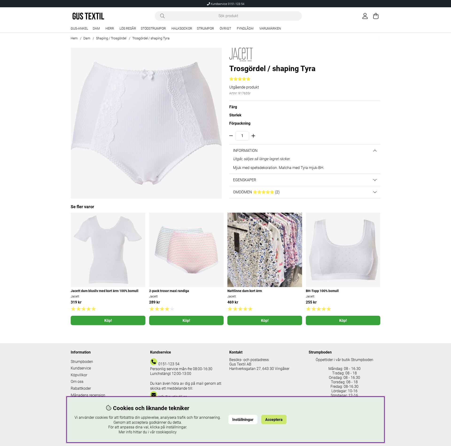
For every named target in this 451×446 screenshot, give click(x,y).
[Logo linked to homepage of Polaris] (88, 16)
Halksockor (181, 29)
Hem (74, 38)
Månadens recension (88, 395)
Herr (109, 29)
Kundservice (81, 368)
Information (245, 150)
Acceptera (274, 419)
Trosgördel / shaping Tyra (151, 38)
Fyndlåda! (245, 29)
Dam (96, 29)
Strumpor (205, 29)
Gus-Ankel (79, 29)
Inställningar (242, 419)
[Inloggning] (365, 16)
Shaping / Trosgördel (111, 38)
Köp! (108, 320)
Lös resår (128, 29)
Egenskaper (244, 180)
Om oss (77, 381)
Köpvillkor (79, 375)
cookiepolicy (166, 432)
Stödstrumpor (153, 29)
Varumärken (270, 29)
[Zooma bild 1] (146, 123)
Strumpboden (82, 361)
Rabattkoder (81, 388)
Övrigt (225, 29)
